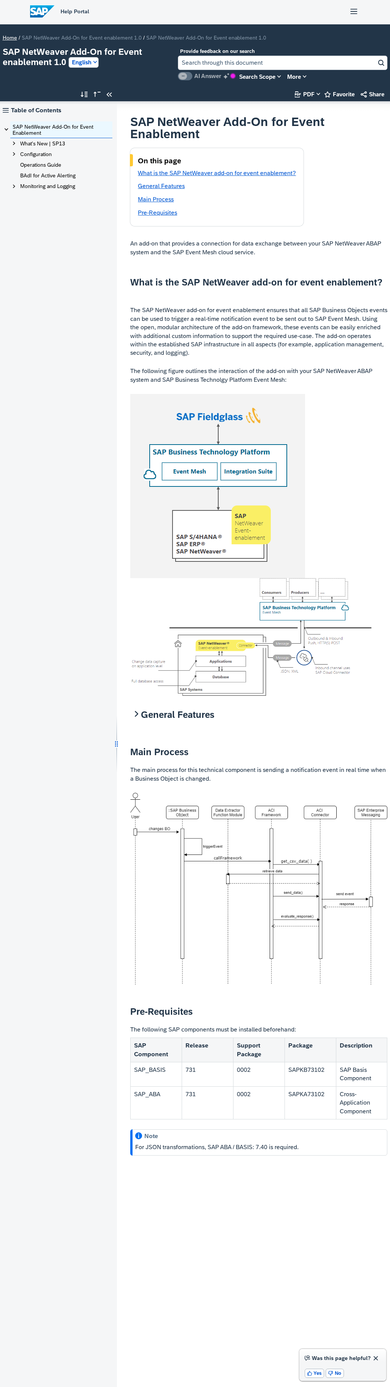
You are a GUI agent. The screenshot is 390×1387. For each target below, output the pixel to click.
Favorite (339, 94)
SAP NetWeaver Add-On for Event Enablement (53, 130)
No (334, 1373)
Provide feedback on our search (217, 51)
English (81, 62)
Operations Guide (40, 165)
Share (372, 94)
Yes (314, 1373)
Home (10, 38)
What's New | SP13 (42, 143)
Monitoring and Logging (47, 186)
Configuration (36, 154)
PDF (305, 94)
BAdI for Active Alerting (47, 175)
